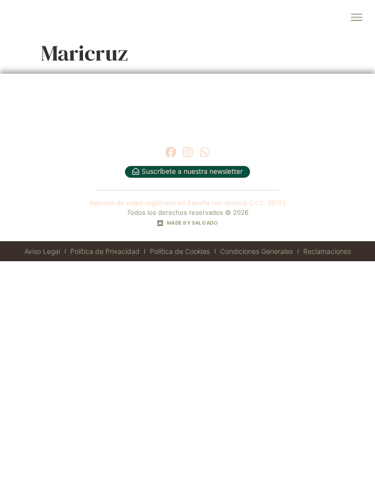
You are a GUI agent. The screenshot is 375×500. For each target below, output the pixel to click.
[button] (356, 17)
